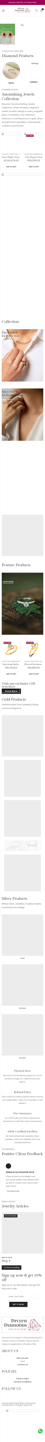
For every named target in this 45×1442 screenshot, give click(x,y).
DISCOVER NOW (9, 340)
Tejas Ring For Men (33, 157)
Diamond (36, 154)
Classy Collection (31, 661)
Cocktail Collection (9, 154)
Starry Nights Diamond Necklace (16, 157)
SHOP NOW (7, 400)
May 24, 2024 (7, 1257)
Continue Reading (12, 1267)
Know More (11, 691)
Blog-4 (6, 1260)
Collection (28, 154)
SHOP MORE (8, 582)
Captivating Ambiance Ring (14, 664)
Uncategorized (10, 1216)
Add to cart (11, 167)
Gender (20, 661)
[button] (2, 34)
